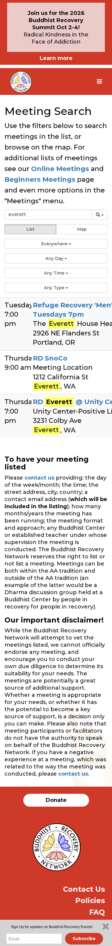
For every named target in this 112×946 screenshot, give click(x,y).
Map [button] (82, 229)
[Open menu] (99, 81)
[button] (56, 244)
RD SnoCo (50, 358)
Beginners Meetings (39, 179)
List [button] (30, 229)
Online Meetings (60, 169)
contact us (39, 477)
